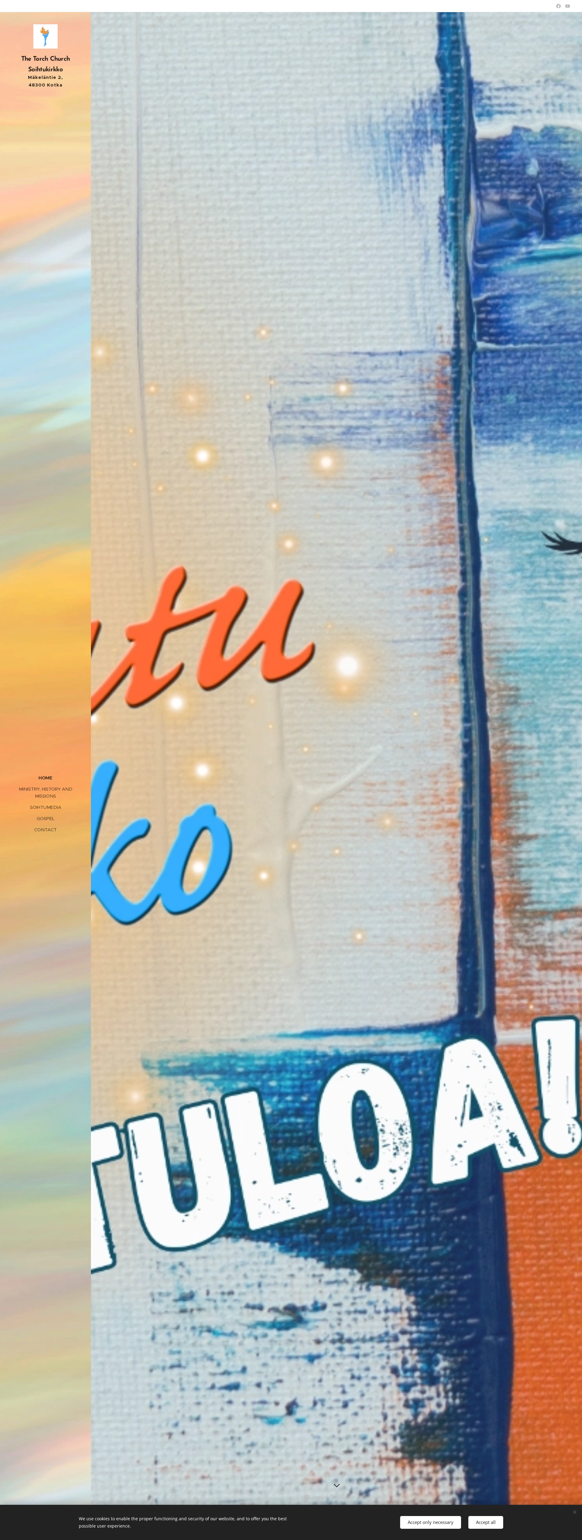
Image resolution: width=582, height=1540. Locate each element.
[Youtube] (567, 6)
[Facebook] (558, 6)
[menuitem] (45, 777)
